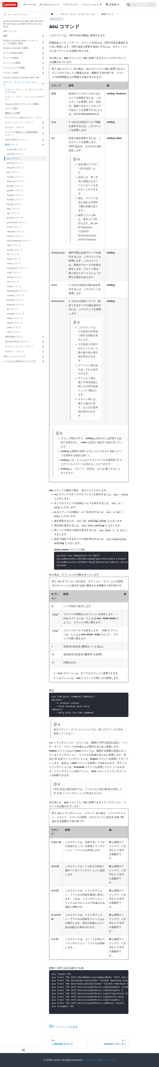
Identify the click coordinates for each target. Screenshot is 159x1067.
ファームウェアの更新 (14, 68)
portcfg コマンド (15, 217)
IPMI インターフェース (14, 356)
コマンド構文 (11, 108)
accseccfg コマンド (16, 149)
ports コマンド (14, 227)
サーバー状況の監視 (13, 53)
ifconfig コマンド (15, 199)
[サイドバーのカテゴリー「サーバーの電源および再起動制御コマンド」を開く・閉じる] (43, 133)
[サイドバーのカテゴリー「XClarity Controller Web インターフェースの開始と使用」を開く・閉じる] (43, 42)
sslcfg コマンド (14, 286)
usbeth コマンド (15, 323)
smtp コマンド (14, 259)
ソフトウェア (70, 4)
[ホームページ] (52, 14)
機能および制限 (12, 113)
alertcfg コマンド (15, 154)
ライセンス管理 (10, 72)
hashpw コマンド (15, 195)
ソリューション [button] (90, 4)
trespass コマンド (16, 313)
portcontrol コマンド (17, 222)
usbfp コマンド (14, 327)
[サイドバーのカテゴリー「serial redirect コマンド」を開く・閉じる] (43, 139)
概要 (5, 36)
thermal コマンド (15, 300)
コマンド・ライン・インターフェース (20, 83)
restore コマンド (15, 236)
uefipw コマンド (15, 318)
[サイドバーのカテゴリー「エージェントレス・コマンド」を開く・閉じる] (43, 346)
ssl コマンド (13, 281)
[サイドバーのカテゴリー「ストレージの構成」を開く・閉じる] (43, 63)
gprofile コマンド (15, 190)
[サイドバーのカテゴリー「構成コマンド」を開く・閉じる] (43, 144)
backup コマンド (15, 163)
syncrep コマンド (15, 295)
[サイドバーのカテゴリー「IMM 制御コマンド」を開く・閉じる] (43, 336)
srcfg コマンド (14, 272)
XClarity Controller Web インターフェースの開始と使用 (20, 42)
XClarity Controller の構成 (15, 48)
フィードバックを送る (65, 1027)
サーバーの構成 (10, 58)
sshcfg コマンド (15, 277)
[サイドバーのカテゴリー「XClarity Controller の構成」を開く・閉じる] (43, 48)
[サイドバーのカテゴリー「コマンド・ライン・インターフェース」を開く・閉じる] (43, 83)
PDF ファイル (10, 31)
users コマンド (14, 332)
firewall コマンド (15, 186)
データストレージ (49, 4)
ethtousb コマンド (16, 181)
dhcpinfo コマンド (16, 167)
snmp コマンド (14, 263)
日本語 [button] (113, 4)
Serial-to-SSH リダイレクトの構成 (22, 104)
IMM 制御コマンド (14, 336)
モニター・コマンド (15, 127)
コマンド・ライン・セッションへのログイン (24, 98)
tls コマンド (12, 309)
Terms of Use (108, 1060)
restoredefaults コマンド (19, 240)
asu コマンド (13, 158)
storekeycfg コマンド (17, 291)
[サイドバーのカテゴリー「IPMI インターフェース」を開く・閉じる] (43, 356)
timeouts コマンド (16, 304)
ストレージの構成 (11, 63)
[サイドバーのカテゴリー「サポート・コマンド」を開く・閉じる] (43, 351)
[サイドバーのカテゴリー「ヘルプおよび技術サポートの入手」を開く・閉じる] (43, 361)
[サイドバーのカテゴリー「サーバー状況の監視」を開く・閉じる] (43, 53)
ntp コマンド (13, 213)
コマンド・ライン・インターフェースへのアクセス (24, 90)
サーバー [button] (28, 4)
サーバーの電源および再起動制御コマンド (21, 133)
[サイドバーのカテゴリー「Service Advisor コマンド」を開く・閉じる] (43, 341)
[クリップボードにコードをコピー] (124, 696)
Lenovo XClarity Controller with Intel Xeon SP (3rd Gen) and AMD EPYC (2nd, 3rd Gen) (23, 24)
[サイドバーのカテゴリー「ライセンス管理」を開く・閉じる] (43, 72)
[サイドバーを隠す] (23, 1050)
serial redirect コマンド (16, 139)
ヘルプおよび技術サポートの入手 (19, 361)
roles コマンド (14, 245)
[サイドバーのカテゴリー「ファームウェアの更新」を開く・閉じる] (43, 67)
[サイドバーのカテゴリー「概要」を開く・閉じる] (43, 35)
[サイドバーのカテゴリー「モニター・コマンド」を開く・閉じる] (43, 127)
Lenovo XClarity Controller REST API (21, 77)
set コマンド (13, 254)
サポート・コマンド (15, 351)
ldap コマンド (13, 208)
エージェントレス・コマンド (19, 346)
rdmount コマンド (15, 231)
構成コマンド (11, 144)
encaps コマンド (15, 176)
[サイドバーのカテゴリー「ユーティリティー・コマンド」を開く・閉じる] (43, 122)
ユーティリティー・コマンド (19, 122)
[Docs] (10, 4)
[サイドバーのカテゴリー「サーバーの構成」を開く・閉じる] (43, 58)
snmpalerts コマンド (17, 268)
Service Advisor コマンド (17, 341)
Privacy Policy (91, 1060)
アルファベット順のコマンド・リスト (23, 117)
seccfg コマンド (15, 250)
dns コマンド (13, 172)
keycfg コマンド (15, 204)
